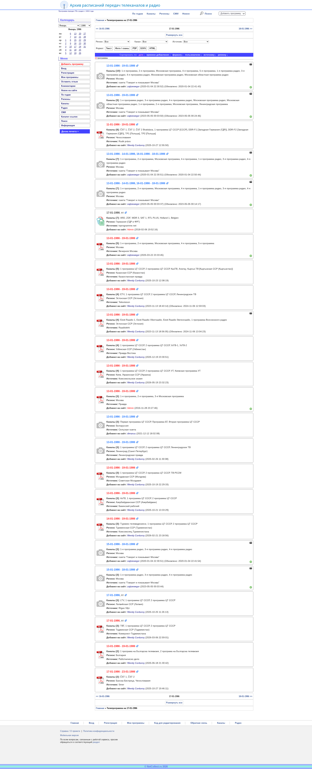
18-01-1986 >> (245, 28)
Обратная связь (198, 723)
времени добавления (158, 55)
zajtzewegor (133, 86)
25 (80, 50)
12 (70, 53)
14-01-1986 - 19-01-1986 (120, 518)
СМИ (175, 13)
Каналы (151, 13)
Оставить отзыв (69, 81)
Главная (100, 20)
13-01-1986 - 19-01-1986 (120, 65)
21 (80, 37)
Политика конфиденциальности (98, 731)
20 (80, 33)
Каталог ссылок (69, 116)
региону (222, 55)
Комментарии (68, 86)
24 (80, 46)
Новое (186, 13)
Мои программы (69, 77)
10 (70, 46)
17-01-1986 (113, 595)
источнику (209, 55)
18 (75, 50)
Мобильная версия (69, 735)
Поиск (208, 13)
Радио (64, 108)
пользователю (192, 55)
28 (85, 37)
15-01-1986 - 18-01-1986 (120, 544)
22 (80, 40)
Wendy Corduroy (136, 145)
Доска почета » (70, 131)
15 (75, 40)
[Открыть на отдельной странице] (137, 66)
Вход (91, 723)
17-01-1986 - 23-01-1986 (120, 671)
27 (85, 33)
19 (75, 53)
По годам (137, 13)
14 (75, 37)
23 (80, 43)
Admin (130, 229)
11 (70, 50)
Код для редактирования (167, 723)
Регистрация (110, 723)
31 (85, 46)
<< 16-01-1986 (103, 28)
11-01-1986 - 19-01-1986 (120, 124)
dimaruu (131, 433)
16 (75, 43)
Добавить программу (231, 13)
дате (141, 55)
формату (177, 55)
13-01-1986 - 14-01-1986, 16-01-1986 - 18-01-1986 (135, 154)
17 (75, 46)
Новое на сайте (69, 90)
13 (75, 33)
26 (80, 53)
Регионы (164, 13)
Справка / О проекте (70, 731)
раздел (96, 742)
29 (85, 40)
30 (85, 43)
